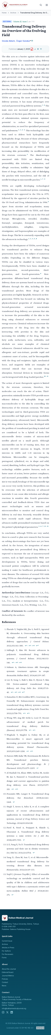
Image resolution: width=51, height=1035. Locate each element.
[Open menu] (46, 5)
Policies (5, 979)
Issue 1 (25, 21)
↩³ (33, 645)
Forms (4, 958)
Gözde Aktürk (8, 41)
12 (47, 376)
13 (45, 526)
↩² (30, 645)
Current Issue (7, 941)
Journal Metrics (8, 976)
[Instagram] (3, 1012)
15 (47, 526)
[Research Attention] (38, 49)
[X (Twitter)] (7, 1012)
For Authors (6, 951)
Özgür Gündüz (23, 41)
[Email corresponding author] (32, 41)
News (4, 986)
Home (4, 13)
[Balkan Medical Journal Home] (19, 5)
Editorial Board (7, 972)
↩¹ (26, 645)
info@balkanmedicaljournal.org (14, 1008)
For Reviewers (7, 954)
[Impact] (35, 49)
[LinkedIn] (11, 1012)
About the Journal (9, 969)
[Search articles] (41, 5)
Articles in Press (8, 948)
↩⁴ (37, 645)
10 (45, 376)
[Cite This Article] (40, 49)
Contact (5, 982)
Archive (13, 13)
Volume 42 (17, 21)
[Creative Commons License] (40, 1027)
